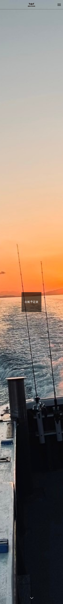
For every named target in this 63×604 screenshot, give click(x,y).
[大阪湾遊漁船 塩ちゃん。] (31, 4)
